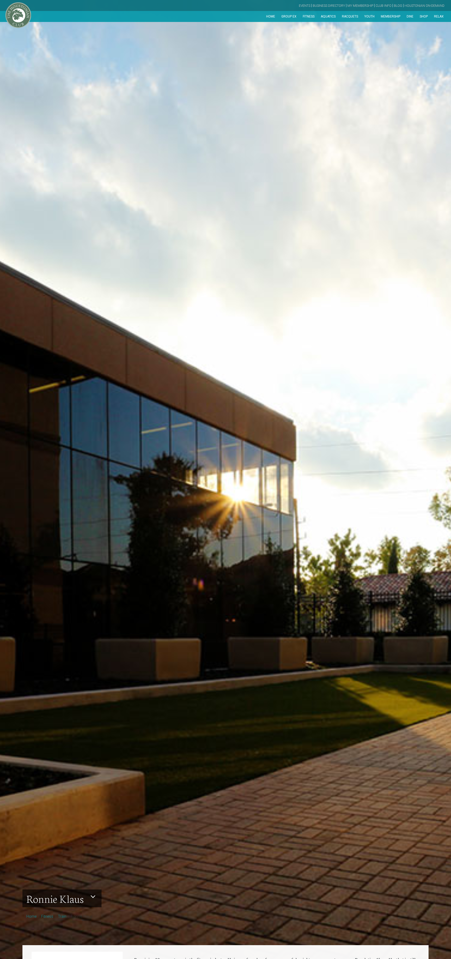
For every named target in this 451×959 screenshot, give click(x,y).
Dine (410, 16)
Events (304, 6)
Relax (439, 16)
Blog (398, 6)
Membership (390, 16)
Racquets (350, 16)
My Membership (360, 6)
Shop (424, 16)
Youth (369, 16)
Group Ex (288, 16)
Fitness (308, 16)
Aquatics (328, 16)
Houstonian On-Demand (424, 6)
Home (270, 16)
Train (62, 916)
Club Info (383, 6)
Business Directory (329, 6)
